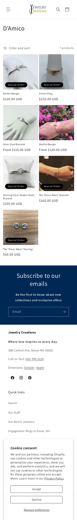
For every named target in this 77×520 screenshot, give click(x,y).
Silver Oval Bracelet (14, 144)
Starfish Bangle (47, 144)
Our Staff (14, 412)
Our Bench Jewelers (21, 422)
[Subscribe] (64, 312)
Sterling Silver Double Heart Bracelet (18, 196)
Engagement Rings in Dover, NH (29, 431)
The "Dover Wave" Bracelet (54, 195)
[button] (8, 9)
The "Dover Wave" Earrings (18, 249)
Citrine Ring (46, 93)
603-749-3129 (35, 359)
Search (12, 403)
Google (29, 367)
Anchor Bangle (11, 93)
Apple (40, 367)
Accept (36, 489)
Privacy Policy (54, 478)
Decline (36, 499)
